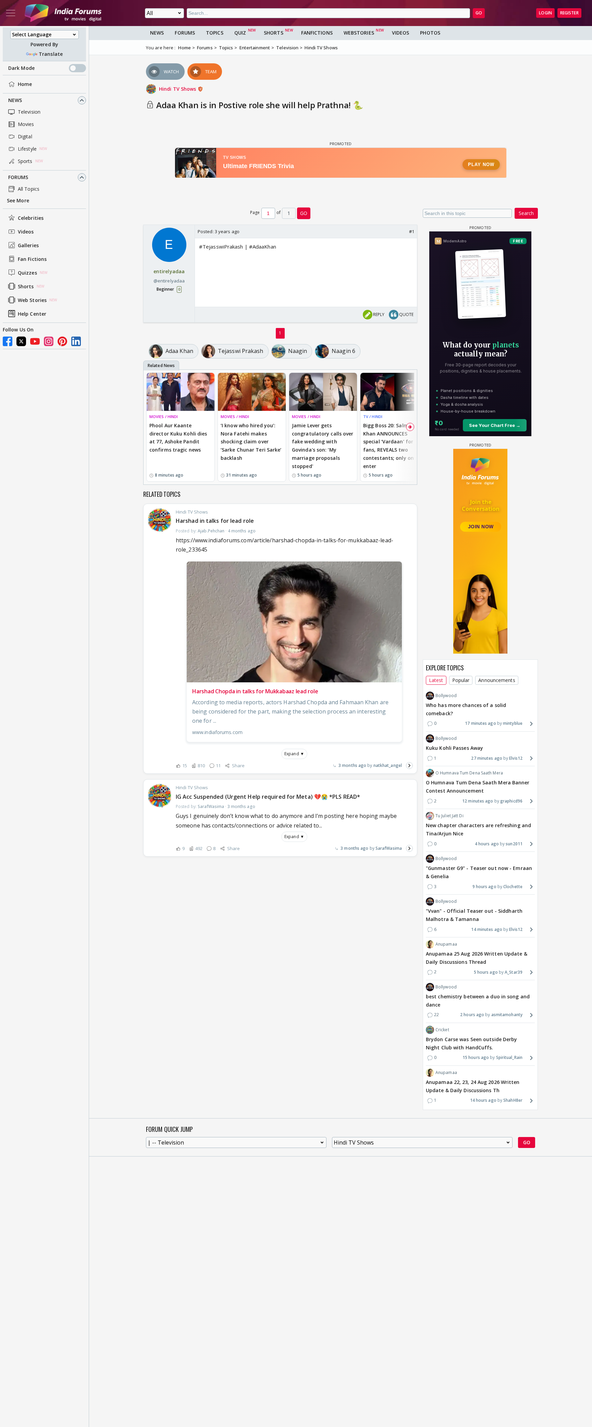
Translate (51, 54)
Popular (461, 680)
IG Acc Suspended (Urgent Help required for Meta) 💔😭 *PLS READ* (268, 796)
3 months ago (352, 765)
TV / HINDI (372, 416)
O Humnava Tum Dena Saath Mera (469, 773)
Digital (25, 136)
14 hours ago (483, 1100)
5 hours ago (486, 972)
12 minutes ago (477, 801)
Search (526, 213)
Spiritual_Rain (509, 1057)
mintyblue (512, 723)
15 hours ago (476, 1057)
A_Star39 (513, 972)
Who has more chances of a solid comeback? (466, 709)
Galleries (28, 245)
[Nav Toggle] (11, 13)
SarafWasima (388, 848)
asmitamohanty (506, 1015)
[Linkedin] (76, 341)
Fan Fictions (32, 259)
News (15, 100)
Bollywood (446, 695)
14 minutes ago (486, 929)
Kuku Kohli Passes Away (454, 748)
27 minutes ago (486, 758)
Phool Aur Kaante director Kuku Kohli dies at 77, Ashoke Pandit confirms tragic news (178, 437)
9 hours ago (484, 886)
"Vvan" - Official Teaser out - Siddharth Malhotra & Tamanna (474, 915)
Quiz (240, 32)
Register (569, 13)
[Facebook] (7, 341)
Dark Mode (21, 68)
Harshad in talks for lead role (215, 521)
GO (479, 13)
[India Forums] (63, 13)
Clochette (512, 886)
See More (18, 200)
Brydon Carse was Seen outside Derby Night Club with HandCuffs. (471, 1043)
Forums (18, 177)
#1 (411, 231)
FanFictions (317, 32)
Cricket (442, 1030)
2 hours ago (472, 1015)
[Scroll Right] (410, 427)
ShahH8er (512, 1100)
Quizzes (27, 272)
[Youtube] (35, 341)
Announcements (496, 680)
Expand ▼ (294, 754)
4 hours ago (487, 844)
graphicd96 (511, 801)
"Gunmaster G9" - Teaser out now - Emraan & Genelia (479, 872)
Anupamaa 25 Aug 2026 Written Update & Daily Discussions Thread (476, 957)
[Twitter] (21, 341)
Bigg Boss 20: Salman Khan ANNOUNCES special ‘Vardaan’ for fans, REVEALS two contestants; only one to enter (393, 445)
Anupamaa (446, 944)
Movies (26, 124)
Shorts (26, 286)
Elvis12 (515, 758)
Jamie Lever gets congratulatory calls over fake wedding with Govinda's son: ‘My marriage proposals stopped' (323, 445)
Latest (436, 680)
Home (25, 84)
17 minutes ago (480, 723)
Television (29, 112)
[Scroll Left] (150, 427)
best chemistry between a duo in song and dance (478, 1000)
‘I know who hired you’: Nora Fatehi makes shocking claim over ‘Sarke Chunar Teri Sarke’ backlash (251, 441)
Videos (26, 231)
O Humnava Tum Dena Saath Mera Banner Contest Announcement (478, 786)
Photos (430, 32)
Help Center (32, 314)
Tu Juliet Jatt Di (449, 816)
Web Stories (32, 300)
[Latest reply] (409, 765)
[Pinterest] (62, 341)
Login (545, 13)
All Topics (28, 189)
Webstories (359, 32)
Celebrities (31, 218)
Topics (214, 32)
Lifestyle (27, 149)
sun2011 (514, 844)
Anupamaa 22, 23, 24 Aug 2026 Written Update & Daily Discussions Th (473, 1086)
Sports (25, 161)
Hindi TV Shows (178, 89)
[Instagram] (48, 341)
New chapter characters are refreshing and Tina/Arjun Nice (478, 829)
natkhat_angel (387, 765)
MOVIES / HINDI (163, 416)
